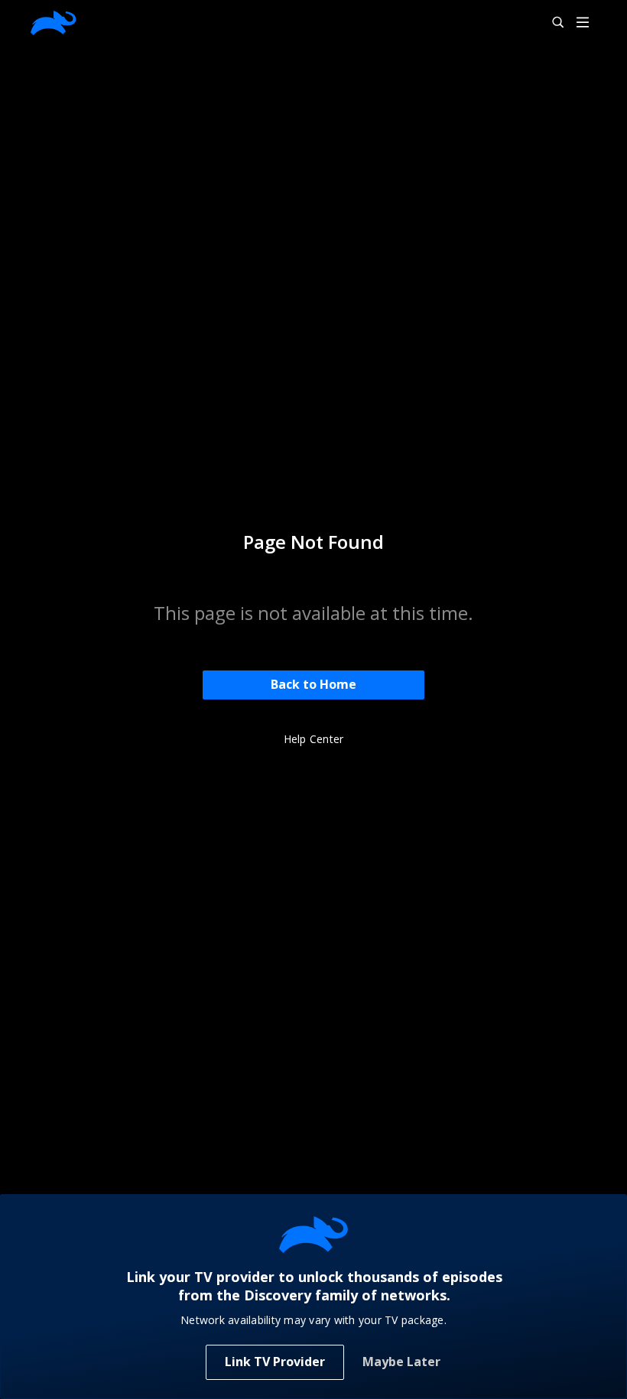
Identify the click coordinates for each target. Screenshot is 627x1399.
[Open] (582, 23)
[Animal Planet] (53, 23)
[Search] (551, 23)
